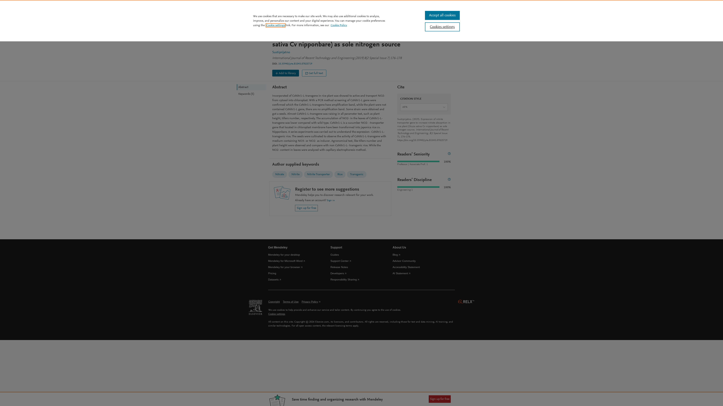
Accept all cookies (442, 15)
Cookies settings (442, 27)
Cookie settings (275, 25)
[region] (361, 20)
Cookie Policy (339, 25)
